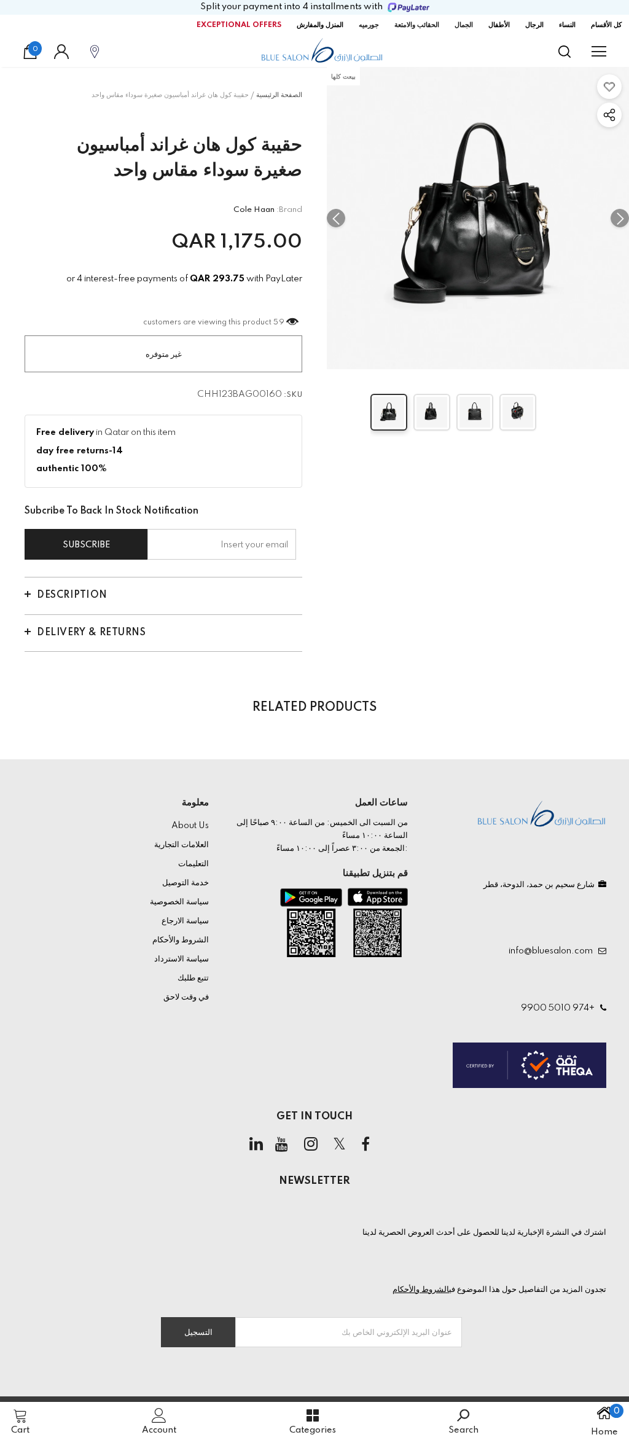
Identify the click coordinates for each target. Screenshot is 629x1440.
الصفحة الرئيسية (279, 95)
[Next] (620, 218)
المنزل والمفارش (320, 25)
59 (278, 322)
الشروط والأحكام (421, 1289)
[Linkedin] (256, 1144)
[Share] (609, 115)
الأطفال (499, 25)
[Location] (94, 51)
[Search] (564, 51)
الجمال (464, 25)
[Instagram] (311, 1144)
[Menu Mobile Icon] (599, 51)
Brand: (289, 210)
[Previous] (336, 218)
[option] (478, 218)
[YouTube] (282, 1144)
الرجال (534, 25)
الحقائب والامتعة (416, 25)
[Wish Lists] (609, 86)
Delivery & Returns (91, 633)
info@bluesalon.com (552, 951)
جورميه (369, 25)
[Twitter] (340, 1144)
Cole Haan (254, 210)
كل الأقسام (606, 25)
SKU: (293, 395)
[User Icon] (61, 51)
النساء (567, 25)
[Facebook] (365, 1144)
